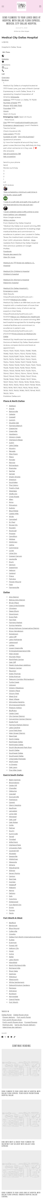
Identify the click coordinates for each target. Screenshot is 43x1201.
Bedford (12, 923)
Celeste (12, 414)
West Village (14, 699)
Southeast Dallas (16, 753)
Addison (12, 406)
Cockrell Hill (14, 851)
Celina (11, 545)
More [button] (33, 240)
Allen (11, 499)
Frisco (11, 576)
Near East (13, 736)
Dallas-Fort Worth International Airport (25, 937)
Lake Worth (14, 960)
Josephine (13, 568)
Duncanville (14, 797)
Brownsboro (14, 783)
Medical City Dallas (18, 300)
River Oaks (13, 971)
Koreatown (13, 634)
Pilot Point (13, 454)
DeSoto (12, 893)
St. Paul (12, 522)
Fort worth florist (24, 1017)
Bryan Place (14, 603)
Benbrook (13, 926)
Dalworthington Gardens (19, 985)
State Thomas (15, 674)
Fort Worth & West (12, 918)
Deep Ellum (14, 611)
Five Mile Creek (15, 770)
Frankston (13, 800)
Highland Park (15, 845)
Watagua (13, 977)
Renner (12, 463)
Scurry (11, 831)
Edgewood (13, 902)
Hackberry (13, 434)
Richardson (13, 465)
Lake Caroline (14, 728)
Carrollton (13, 536)
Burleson (12, 994)
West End (13, 696)
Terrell (11, 837)
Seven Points (14, 873)
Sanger (12, 474)
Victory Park (14, 694)
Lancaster (13, 811)
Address (6, 100)
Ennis (11, 908)
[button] (21, 67)
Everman (13, 943)
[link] (21, 63)
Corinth (12, 420)
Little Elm (13, 553)
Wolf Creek (13, 762)
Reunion (12, 671)
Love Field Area (15, 730)
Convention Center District (20, 719)
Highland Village (16, 440)
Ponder (12, 460)
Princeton (13, 505)
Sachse (12, 471)
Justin (11, 443)
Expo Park (13, 617)
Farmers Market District (19, 725)
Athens (12, 865)
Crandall (12, 794)
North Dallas (14, 739)
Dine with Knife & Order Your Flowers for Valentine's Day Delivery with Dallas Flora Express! (18, 1144)
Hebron (12, 570)
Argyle (11, 409)
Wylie (11, 517)
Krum (11, 562)
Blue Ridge (13, 511)
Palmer (12, 828)
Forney (12, 910)
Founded (7, 108)
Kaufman (13, 808)
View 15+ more (9, 257)
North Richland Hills (17, 965)
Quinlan (12, 882)
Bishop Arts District (17, 600)
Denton (12, 565)
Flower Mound (15, 582)
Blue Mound (14, 928)
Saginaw (12, 974)
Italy (11, 896)
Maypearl (13, 817)
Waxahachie (14, 868)
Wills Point (13, 842)
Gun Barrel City (15, 905)
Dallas (6, 592)
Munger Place (15, 657)
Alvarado (12, 854)
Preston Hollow (15, 708)
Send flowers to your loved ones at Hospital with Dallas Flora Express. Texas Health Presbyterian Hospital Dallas (21, 1093)
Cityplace (13, 608)
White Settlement (16, 982)
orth (16, 1002)
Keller (11, 957)
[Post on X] (5, 1037)
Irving (11, 954)
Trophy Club (14, 488)
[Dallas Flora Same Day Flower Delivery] (21, 6)
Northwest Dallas (16, 745)
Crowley (12, 934)
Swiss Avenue (14, 677)
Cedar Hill (13, 785)
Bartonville (13, 411)
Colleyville (13, 931)
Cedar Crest (14, 713)
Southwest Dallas (16, 756)
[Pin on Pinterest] (8, 1037)
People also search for (12, 254)
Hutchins (13, 899)
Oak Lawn (13, 767)
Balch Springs (14, 780)
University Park (15, 848)
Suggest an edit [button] (10, 137)
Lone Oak (13, 814)
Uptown (12, 685)
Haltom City (14, 948)
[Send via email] (11, 1037)
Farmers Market (15, 623)
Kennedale (13, 997)
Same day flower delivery (25, 1025)
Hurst (11, 951)
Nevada (12, 451)
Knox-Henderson (16, 631)
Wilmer (12, 871)
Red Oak (12, 879)
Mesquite (13, 862)
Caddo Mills (13, 514)
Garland (12, 573)
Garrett (12, 802)
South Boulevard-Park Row (20, 747)
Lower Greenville (16, 648)
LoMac (11, 645)
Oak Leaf (12, 820)
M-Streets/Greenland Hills (19, 651)
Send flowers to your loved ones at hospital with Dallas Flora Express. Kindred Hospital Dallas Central (21, 1195)
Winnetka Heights (16, 702)
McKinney (13, 542)
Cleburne (13, 791)
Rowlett (12, 528)
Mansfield (13, 963)
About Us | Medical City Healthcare (25, 317)
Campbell (13, 519)
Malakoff (12, 885)
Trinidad (12, 839)
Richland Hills (14, 968)
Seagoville (13, 856)
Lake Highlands (15, 640)
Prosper (12, 534)
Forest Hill (13, 946)
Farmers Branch (15, 426)
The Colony (13, 485)
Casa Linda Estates (17, 606)
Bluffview (13, 711)
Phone (6, 106)
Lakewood (13, 642)
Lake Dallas (13, 445)
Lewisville (13, 559)
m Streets (13, 764)
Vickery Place (14, 691)
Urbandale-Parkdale (17, 759)
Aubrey (12, 508)
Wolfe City (13, 494)
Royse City (13, 525)
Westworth (13, 980)
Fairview (12, 579)
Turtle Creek (14, 682)
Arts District (14, 597)
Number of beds (10, 103)
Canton (12, 876)
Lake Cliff (12, 637)
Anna (11, 502)
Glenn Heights (15, 805)
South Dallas (14, 750)
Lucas (11, 551)
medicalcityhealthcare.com (26, 123)
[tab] (21, 77)
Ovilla (11, 825)
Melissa (12, 539)
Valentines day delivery (12, 1027)
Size (5, 123)
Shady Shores (14, 477)
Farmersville (14, 588)
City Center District (17, 716)
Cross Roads (14, 497)
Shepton (12, 480)
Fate (11, 585)
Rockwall (12, 531)
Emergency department (13, 125)
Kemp (11, 891)
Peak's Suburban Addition (20, 665)
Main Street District (17, 733)
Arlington (13, 991)
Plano (11, 457)
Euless (11, 940)
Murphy (12, 448)
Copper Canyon (15, 556)
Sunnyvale (13, 834)
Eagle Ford (13, 722)
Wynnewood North (17, 705)
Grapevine (13, 428)
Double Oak (14, 423)
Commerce (13, 548)
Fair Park (12, 620)
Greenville (13, 431)
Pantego (12, 988)
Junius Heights (15, 625)
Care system (8, 134)
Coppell (12, 417)
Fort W (12, 1002)
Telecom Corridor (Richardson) (21, 679)
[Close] (4, 159)
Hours (5, 111)
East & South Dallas (13, 775)
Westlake (13, 491)
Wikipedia (15, 97)
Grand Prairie (14, 999)
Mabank (12, 888)
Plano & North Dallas (14, 401)
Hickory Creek (15, 437)
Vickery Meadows (16, 688)
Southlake (13, 482)
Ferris (11, 913)
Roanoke (12, 468)
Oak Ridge (13, 822)
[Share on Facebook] (2, 1037)
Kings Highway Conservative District (24, 628)
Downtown (13, 614)
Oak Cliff (12, 662)
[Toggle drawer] (3, 6)
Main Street (14, 654)
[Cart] (40, 6)
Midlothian (13, 859)
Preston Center (15, 668)
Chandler (13, 788)
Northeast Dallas (16, 742)
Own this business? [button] (26, 137)
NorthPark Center (16, 659)
